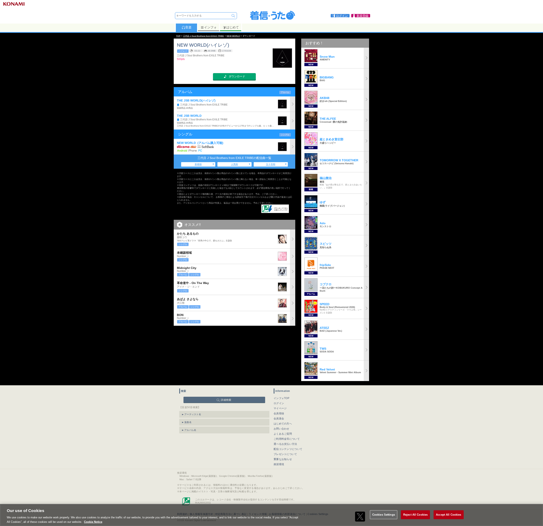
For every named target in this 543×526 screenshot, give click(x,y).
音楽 (188, 27)
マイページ (280, 408)
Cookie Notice (93, 521)
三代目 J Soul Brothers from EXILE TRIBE (203, 36)
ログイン (279, 403)
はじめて (232, 27)
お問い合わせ (281, 428)
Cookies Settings (383, 514)
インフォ (210, 27)
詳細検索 (226, 399)
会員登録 (279, 413)
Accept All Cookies (448, 514)
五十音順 (270, 164)
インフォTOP (281, 398)
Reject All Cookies (415, 514)
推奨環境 (279, 464)
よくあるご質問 (283, 433)
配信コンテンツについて (288, 449)
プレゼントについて (285, 454)
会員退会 (279, 418)
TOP (178, 36)
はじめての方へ (283, 423)
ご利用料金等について (287, 438)
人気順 (234, 164)
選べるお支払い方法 (285, 444)
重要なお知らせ (283, 459)
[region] (271, 515)
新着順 (198, 164)
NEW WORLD (233, 36)
